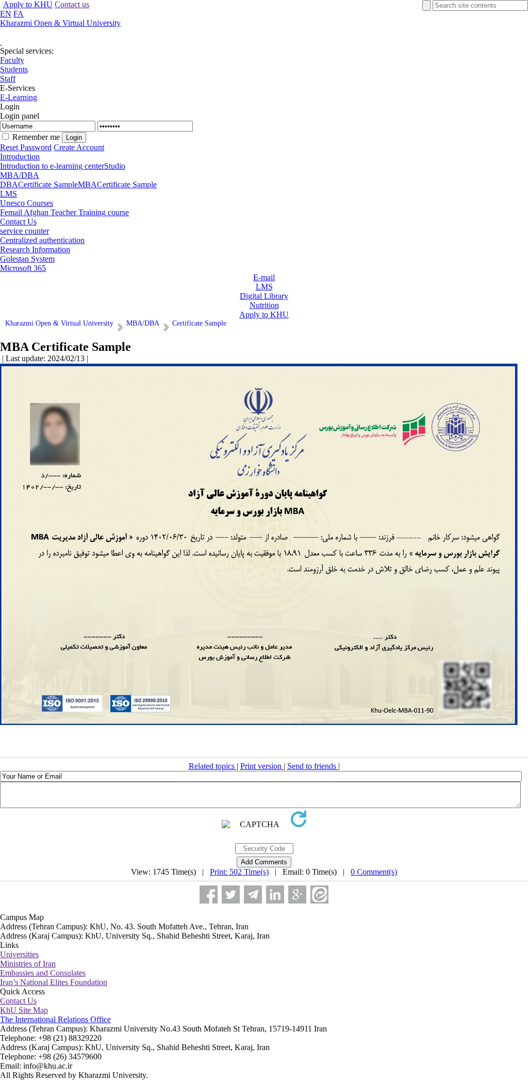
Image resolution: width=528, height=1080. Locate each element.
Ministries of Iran (28, 963)
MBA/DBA (19, 175)
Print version (262, 766)
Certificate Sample (48, 184)
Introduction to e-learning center (52, 166)
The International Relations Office (55, 1019)
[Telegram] (253, 894)
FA (18, 13)
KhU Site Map (24, 1010)
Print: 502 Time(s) (239, 871)
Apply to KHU (28, 4)
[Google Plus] (297, 894)
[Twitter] (231, 894)
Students (14, 69)
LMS (8, 193)
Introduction (20, 156)
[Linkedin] (275, 894)
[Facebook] (209, 894)
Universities (19, 954)
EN (5, 13)
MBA (87, 184)
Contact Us (18, 221)
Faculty (12, 60)
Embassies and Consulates (43, 973)
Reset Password (26, 147)
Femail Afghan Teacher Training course (64, 212)
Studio (114, 166)
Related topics (213, 766)
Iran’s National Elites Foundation (53, 982)
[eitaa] (319, 894)
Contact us (72, 4)
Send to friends (312, 766)
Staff (7, 78)
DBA (9, 184)
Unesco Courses (26, 203)
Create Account (79, 147)
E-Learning (18, 97)
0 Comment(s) (374, 871)
